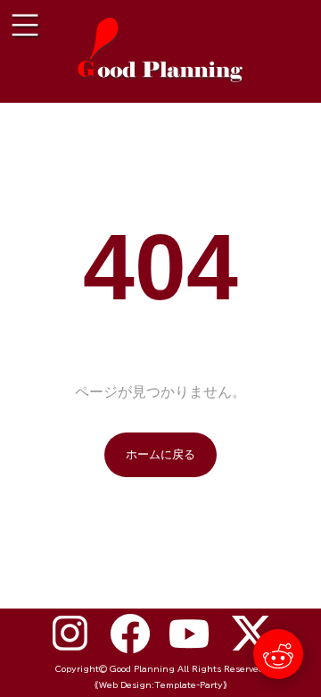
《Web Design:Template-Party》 (161, 685)
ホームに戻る (160, 454)
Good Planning (142, 669)
